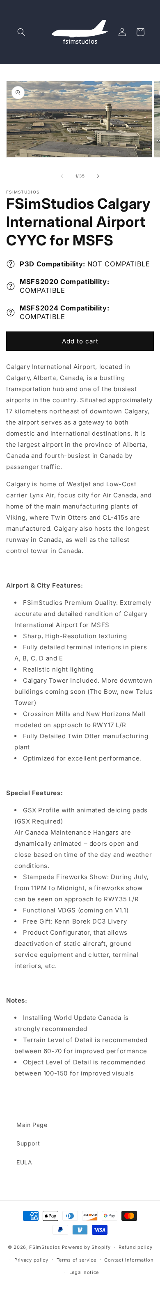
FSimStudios (44, 1247)
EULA (24, 1162)
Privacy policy (31, 1260)
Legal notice (84, 1272)
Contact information (128, 1260)
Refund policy (135, 1247)
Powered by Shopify (86, 1247)
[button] (21, 32)
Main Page (31, 1124)
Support (28, 1143)
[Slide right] (98, 176)
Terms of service (76, 1260)
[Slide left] (62, 176)
